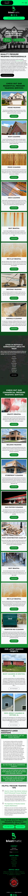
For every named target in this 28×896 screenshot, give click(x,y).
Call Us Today (20, 826)
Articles (14, 860)
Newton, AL (21, 871)
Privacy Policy (14, 862)
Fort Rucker (14, 363)
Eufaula (14, 366)
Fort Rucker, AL (6, 873)
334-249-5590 (15, 852)
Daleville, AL (12, 873)
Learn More (14, 116)
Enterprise (14, 358)
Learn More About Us (7, 75)
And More (14, 375)
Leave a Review (14, 859)
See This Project (14, 688)
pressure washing (19, 60)
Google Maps (14, 857)
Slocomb (14, 371)
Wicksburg (14, 370)
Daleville (14, 365)
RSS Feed (14, 866)
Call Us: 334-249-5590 (7, 40)
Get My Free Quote (19, 40)
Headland (14, 368)
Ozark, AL (17, 871)
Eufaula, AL (17, 873)
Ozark (14, 360)
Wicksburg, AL (12, 874)
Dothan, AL (5, 871)
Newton (14, 361)
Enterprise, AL (11, 871)
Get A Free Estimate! (7, 2)
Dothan (14, 356)
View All (14, 877)
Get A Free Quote (8, 826)
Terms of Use (14, 863)
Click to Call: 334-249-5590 (14, 18)
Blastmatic (12, 892)
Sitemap (14, 864)
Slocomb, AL (18, 874)
